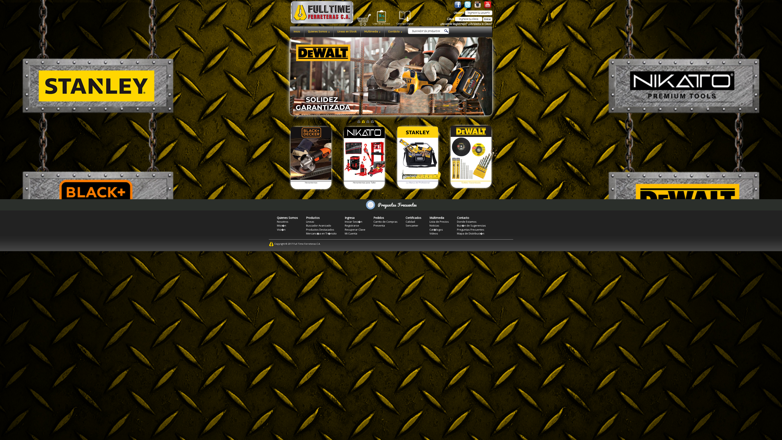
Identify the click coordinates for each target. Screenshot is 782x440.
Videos (433, 233)
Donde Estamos (467, 221)
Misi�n (281, 225)
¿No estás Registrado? (453, 24)
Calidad (410, 221)
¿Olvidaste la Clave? (480, 24)
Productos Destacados (320, 229)
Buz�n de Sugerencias (471, 225)
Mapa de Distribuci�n (470, 233)
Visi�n (281, 229)
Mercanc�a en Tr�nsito (321, 233)
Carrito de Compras (385, 221)
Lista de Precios (439, 221)
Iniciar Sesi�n (353, 221)
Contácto (395, 31)
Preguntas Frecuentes (470, 229)
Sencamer (412, 225)
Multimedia (372, 31)
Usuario (459, 13)
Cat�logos (436, 229)
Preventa (379, 225)
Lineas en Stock (347, 31)
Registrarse (352, 225)
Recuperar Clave (355, 229)
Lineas (310, 221)
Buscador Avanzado (318, 225)
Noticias (434, 225)
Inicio (297, 31)
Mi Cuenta (351, 233)
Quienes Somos (319, 31)
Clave (450, 19)
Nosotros (282, 221)
